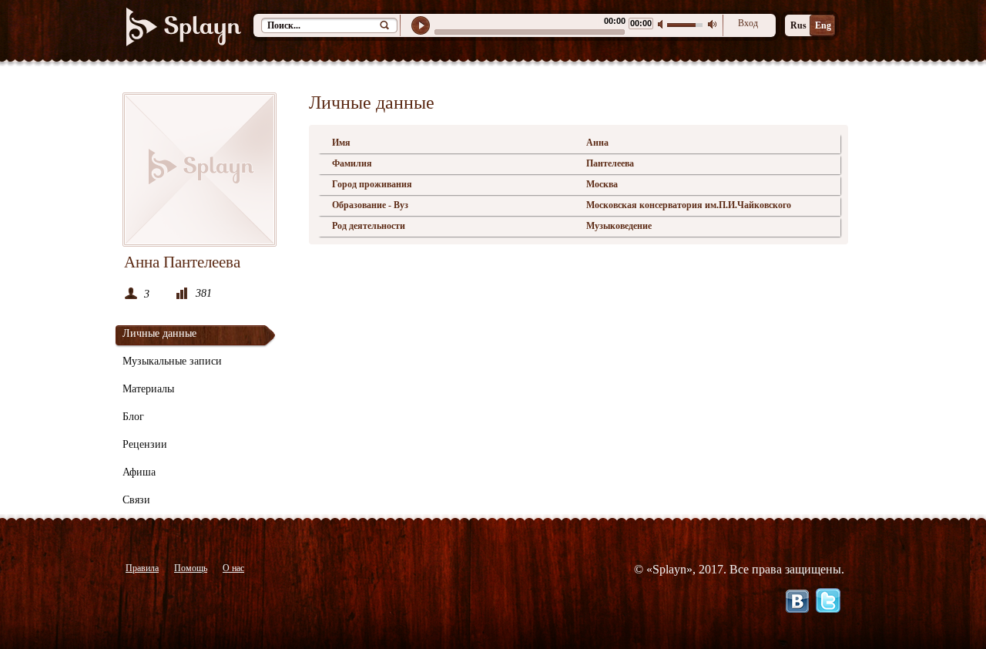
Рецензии (144, 444)
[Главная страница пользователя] (199, 169)
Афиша (139, 472)
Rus (798, 25)
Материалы (148, 389)
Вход (748, 23)
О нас (233, 568)
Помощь (190, 568)
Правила (142, 568)
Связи (136, 500)
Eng (823, 25)
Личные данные (159, 333)
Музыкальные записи (172, 361)
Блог (133, 416)
